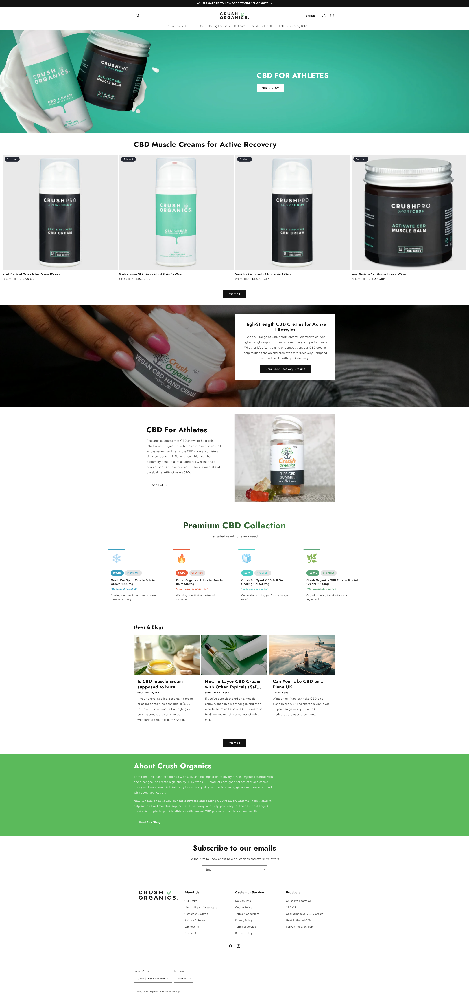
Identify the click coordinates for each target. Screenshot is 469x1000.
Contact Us (191, 933)
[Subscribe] (263, 869)
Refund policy (243, 933)
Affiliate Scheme (194, 920)
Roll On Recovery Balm (300, 926)
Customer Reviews (196, 913)
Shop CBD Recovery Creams (285, 369)
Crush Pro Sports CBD (300, 901)
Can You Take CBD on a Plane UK (298, 684)
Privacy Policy (243, 920)
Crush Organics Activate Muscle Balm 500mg (379, 274)
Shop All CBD (161, 485)
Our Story (190, 901)
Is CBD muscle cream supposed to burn (160, 684)
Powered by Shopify (169, 991)
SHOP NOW (270, 88)
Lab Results (191, 926)
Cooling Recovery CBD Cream (304, 913)
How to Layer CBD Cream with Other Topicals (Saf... (233, 684)
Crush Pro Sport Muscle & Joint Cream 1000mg (31, 274)
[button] (138, 16)
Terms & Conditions (247, 913)
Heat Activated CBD (298, 920)
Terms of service (245, 926)
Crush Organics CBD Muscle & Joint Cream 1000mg (150, 274)
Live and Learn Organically (200, 907)
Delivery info (243, 901)
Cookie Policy (243, 907)
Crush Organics (150, 991)
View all (234, 294)
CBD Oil (291, 907)
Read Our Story (150, 822)
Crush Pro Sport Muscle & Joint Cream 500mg (263, 274)
